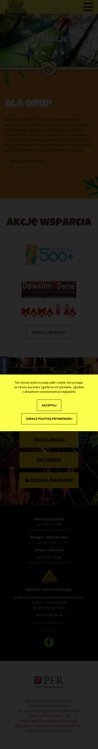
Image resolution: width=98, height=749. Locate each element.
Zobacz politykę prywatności (49, 419)
